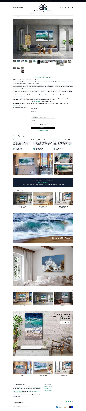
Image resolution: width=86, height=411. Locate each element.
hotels (30, 391)
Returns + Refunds (48, 386)
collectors (20, 390)
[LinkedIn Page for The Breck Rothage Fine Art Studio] (73, 402)
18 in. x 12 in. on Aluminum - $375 (39, 117)
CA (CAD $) (63, 7)
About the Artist (40, 13)
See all (70, 191)
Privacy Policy (47, 388)
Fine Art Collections (33, 13)
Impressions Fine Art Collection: (22, 360)
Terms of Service (48, 390)
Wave (17, 387)
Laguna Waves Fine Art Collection (22, 191)
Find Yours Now (65, 322)
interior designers (17, 391)
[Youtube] (69, 402)
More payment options (43, 130)
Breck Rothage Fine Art (36, 114)
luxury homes (26, 390)
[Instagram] (71, 402)
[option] (43, 266)
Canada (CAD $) (17, 402)
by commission (36, 391)
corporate (31, 390)
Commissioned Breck (17, 139)
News (51, 13)
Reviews (55, 13)
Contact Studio (46, 13)
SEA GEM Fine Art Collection (21, 290)
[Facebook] (67, 402)
